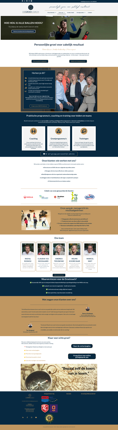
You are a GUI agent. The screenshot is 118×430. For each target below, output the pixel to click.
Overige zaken (80, 12)
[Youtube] (31, 1)
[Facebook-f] (27, 417)
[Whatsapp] (24, 1)
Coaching (33, 138)
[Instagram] (29, 1)
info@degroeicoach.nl (85, 1)
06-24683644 (94, 1)
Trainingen (83, 138)
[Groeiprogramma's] (58, 131)
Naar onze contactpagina (32, 350)
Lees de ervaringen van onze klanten (35, 360)
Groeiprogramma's (59, 138)
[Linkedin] (22, 1)
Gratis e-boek (70, 12)
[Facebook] (27, 1)
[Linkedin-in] (23, 417)
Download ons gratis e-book (33, 357)
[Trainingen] (84, 131)
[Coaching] (33, 131)
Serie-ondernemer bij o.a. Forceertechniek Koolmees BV (88, 316)
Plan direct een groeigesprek (33, 353)
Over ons (61, 12)
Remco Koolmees (87, 313)
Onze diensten (51, 12)
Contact (90, 12)
